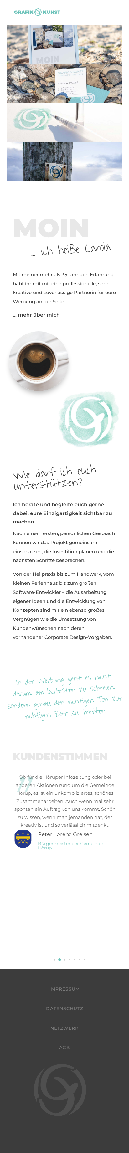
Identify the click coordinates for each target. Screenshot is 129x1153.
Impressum (64, 989)
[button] (54, 960)
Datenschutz (64, 1008)
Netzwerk (64, 1028)
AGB (64, 1047)
